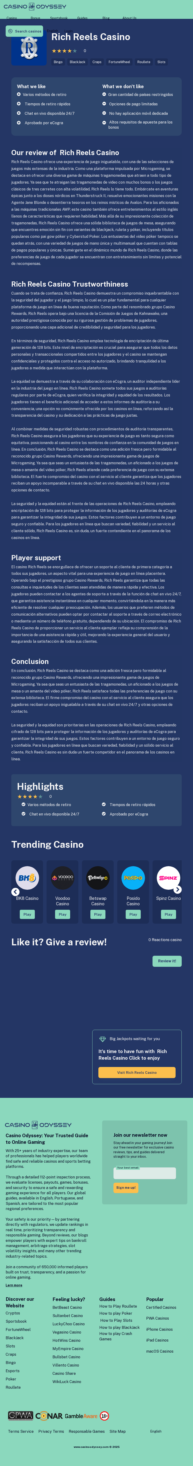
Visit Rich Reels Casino (137, 1073)
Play (27, 914)
